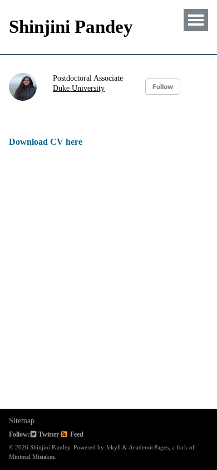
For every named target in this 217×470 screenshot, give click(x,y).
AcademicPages (149, 447)
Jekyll (113, 447)
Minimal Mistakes (32, 456)
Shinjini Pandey (71, 27)
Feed (75, 434)
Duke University (79, 88)
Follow (162, 86)
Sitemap (21, 420)
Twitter (48, 434)
